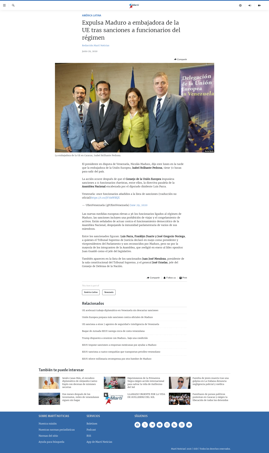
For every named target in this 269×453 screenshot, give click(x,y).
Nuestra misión (48, 423)
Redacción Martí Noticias (95, 45)
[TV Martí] (259, 5)
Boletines (92, 423)
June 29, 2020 (138, 205)
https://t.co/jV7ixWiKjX (105, 197)
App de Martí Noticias (99, 441)
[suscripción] (189, 425)
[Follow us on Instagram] (167, 425)
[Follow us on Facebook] (137, 425)
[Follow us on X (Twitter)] (145, 425)
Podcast (91, 429)
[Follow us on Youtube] (160, 425)
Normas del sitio (48, 435)
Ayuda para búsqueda (51, 441)
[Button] (180, 59)
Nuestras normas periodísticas (57, 429)
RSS (89, 435)
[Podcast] (240, 5)
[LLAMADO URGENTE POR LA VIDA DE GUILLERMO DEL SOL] (114, 399)
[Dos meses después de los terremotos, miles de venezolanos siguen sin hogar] (49, 399)
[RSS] (174, 425)
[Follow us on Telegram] (152, 425)
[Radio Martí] (250, 5)
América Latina (91, 15)
